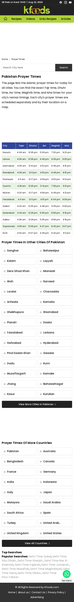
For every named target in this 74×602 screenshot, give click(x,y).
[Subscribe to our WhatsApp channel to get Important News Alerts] (67, 574)
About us (23, 592)
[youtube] (70, 2)
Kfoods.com (51, 587)
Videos (30, 19)
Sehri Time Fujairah (27, 565)
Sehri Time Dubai (39, 556)
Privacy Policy (56, 592)
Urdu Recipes (48, 19)
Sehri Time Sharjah (30, 561)
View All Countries (36, 543)
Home (5, 59)
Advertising (37, 597)
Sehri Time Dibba (29, 573)
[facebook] (60, 2)
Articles (66, 19)
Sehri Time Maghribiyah (46, 569)
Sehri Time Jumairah (55, 565)
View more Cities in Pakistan (36, 404)
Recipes (17, 19)
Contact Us (38, 592)
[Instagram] (65, 2)
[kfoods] (37, 10)
